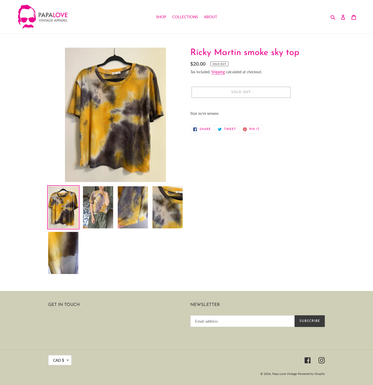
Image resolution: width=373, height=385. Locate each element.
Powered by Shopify (311, 374)
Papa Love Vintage (284, 374)
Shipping (218, 72)
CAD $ (58, 360)
